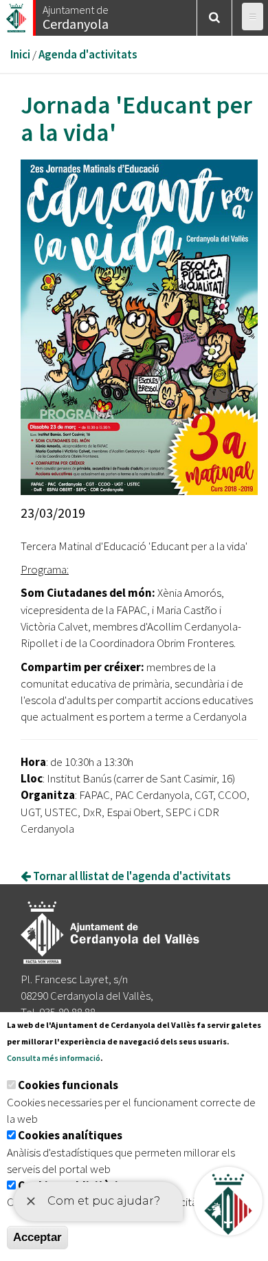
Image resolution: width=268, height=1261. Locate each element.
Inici (20, 54)
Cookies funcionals (68, 1085)
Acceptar (37, 1237)
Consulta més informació (53, 1058)
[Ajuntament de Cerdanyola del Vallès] (17, 14)
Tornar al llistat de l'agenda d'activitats (131, 876)
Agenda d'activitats (87, 54)
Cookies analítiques (70, 1135)
